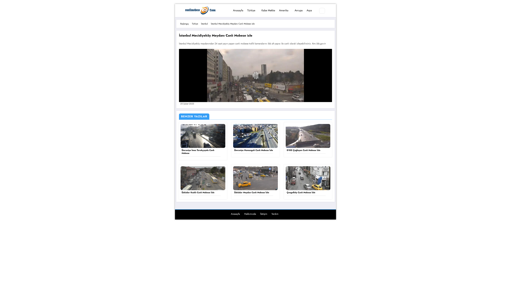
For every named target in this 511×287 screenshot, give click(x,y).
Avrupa (299, 10)
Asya (309, 10)
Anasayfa (238, 10)
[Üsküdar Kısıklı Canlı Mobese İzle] (203, 177)
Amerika (283, 10)
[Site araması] (322, 11)
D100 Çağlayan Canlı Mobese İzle (303, 150)
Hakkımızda (250, 214)
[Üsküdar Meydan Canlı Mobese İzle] (255, 177)
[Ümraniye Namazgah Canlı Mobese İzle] (255, 135)
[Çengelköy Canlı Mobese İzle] (308, 177)
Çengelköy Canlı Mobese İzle (301, 192)
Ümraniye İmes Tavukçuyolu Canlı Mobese (198, 152)
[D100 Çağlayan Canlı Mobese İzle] (308, 135)
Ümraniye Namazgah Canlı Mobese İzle (253, 150)
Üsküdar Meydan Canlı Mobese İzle (251, 192)
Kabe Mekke (268, 10)
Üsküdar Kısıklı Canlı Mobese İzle (198, 192)
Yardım (274, 214)
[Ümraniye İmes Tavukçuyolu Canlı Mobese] (203, 135)
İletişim (263, 214)
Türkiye (251, 10)
